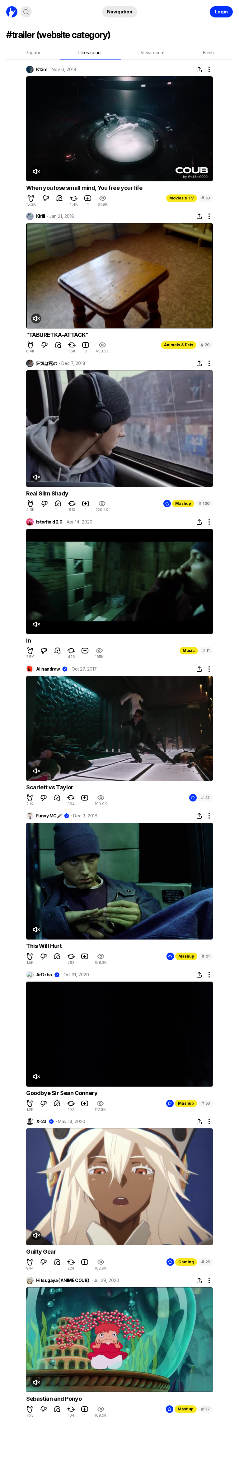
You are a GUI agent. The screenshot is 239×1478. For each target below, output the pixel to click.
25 (205, 1262)
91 (206, 956)
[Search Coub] (26, 11)
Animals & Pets (178, 344)
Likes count (90, 52)
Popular (33, 52)
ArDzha (44, 975)
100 (204, 503)
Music (189, 650)
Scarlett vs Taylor (49, 787)
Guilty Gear (41, 1251)
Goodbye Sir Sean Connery (61, 1093)
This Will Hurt (44, 946)
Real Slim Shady (47, 493)
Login (221, 12)
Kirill (40, 216)
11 (206, 650)
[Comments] (59, 198)
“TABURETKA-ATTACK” (57, 335)
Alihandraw (48, 669)
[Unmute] (36, 171)
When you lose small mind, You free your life (84, 187)
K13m (42, 69)
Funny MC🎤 (49, 816)
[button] (31, 198)
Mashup (183, 503)
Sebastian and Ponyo (54, 1398)
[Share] (199, 69)
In (28, 640)
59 (205, 198)
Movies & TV (181, 198)
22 (205, 1409)
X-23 (41, 1121)
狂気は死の (46, 363)
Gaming (186, 1262)
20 (205, 344)
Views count (152, 52)
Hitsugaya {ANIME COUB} (63, 1280)
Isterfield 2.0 (49, 522)
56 (205, 1103)
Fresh (208, 52)
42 (205, 797)
